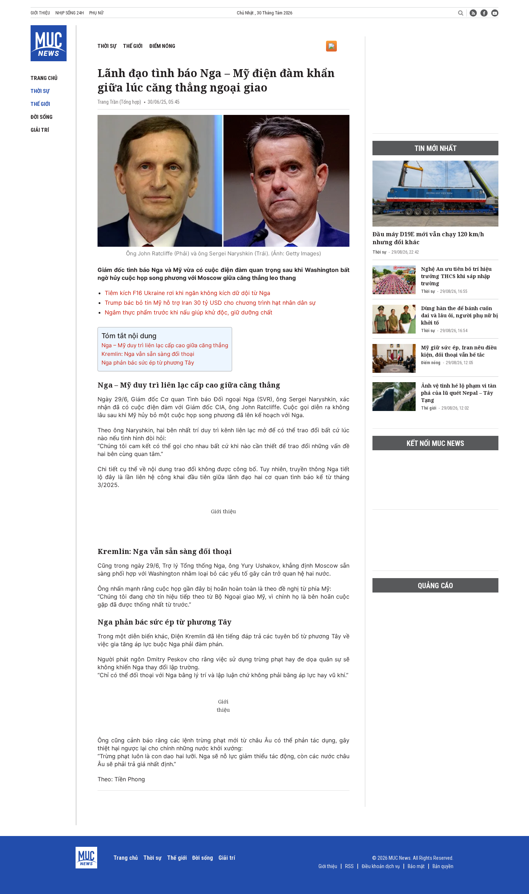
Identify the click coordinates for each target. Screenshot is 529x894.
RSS (349, 866)
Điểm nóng (162, 46)
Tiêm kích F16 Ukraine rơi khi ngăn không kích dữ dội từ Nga (187, 292)
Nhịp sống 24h (69, 12)
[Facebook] (484, 13)
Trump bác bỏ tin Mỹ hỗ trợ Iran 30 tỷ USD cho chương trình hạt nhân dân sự (210, 302)
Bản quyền (443, 866)
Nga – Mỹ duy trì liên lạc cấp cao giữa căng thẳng (164, 345)
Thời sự (40, 91)
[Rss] (473, 13)
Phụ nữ (96, 12)
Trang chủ (44, 78)
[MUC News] (49, 41)
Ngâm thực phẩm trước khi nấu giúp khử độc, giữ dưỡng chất (188, 312)
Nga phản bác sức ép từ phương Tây (147, 362)
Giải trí (40, 130)
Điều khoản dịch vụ (381, 866)
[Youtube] (494, 13)
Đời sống (42, 117)
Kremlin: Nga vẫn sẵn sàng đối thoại (147, 353)
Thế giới (40, 104)
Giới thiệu (40, 12)
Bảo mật (416, 866)
